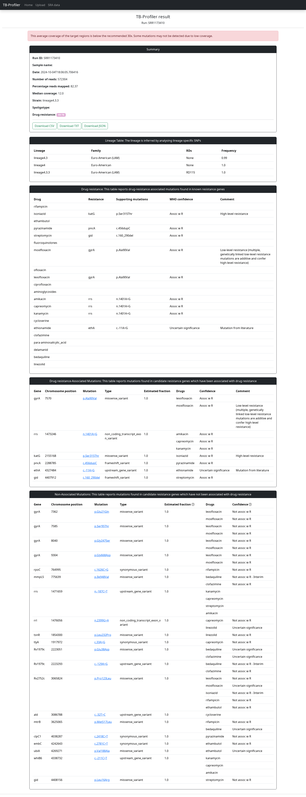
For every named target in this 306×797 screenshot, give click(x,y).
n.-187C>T (100, 591)
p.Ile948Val (101, 577)
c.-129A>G (101, 664)
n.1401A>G (90, 434)
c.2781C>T (101, 744)
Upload (40, 5)
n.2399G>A (101, 620)
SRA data (54, 5)
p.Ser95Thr (101, 526)
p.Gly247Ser (102, 541)
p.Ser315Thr (91, 456)
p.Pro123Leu (102, 678)
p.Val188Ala (102, 751)
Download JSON (95, 126)
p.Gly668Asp (102, 555)
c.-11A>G (89, 470)
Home (28, 5)
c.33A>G (99, 642)
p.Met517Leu (103, 722)
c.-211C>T (100, 758)
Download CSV (44, 126)
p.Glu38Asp (101, 649)
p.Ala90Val (90, 398)
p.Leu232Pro (102, 635)
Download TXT (69, 126)
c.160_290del (91, 477)
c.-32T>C (100, 715)
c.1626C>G (101, 570)
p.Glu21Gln (101, 512)
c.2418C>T (101, 736)
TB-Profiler (11, 4)
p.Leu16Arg (102, 780)
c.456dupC (90, 463)
